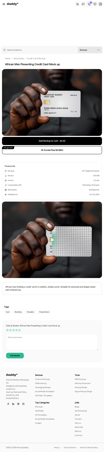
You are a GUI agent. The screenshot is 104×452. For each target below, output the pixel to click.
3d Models (39, 411)
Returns (78, 431)
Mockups (39, 407)
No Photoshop (81, 411)
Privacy (57, 447)
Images (38, 423)
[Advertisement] (52, 27)
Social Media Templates (44, 391)
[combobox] (90, 50)
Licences (78, 435)
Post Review (15, 355)
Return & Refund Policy (89, 447)
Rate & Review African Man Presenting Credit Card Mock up (33, 325)
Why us (78, 423)
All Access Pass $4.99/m (33, 149)
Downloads (19, 58)
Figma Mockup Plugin (83, 391)
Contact (78, 419)
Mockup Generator (83, 383)
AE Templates (41, 415)
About (77, 415)
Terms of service (70, 447)
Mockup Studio (81, 387)
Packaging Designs (43, 387)
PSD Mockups (80, 379)
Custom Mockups (42, 379)
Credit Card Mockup (36, 58)
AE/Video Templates (43, 395)
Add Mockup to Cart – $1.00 (52, 141)
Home (8, 58)
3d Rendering (40, 383)
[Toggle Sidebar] (3, 4)
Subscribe (79, 427)
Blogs (77, 407)
